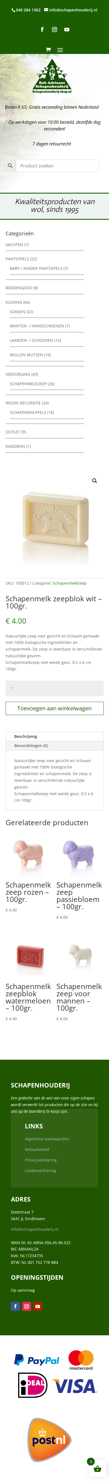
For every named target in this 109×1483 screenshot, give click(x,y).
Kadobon (15, 446)
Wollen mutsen (26, 354)
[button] (95, 481)
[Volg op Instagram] (54, 29)
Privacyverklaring (41, 1160)
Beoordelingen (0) (31, 745)
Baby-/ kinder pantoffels (36, 268)
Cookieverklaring (40, 1170)
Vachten (14, 244)
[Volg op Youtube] (67, 29)
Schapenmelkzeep (28, 383)
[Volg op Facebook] (42, 29)
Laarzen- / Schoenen (31, 340)
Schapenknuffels (28, 412)
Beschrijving (25, 736)
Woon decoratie (23, 403)
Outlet (13, 431)
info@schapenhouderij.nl (34, 1229)
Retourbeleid (37, 1149)
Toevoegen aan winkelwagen (54, 708)
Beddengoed (19, 287)
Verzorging (18, 374)
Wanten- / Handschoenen (37, 325)
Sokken (17, 311)
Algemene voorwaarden (47, 1138)
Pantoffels (17, 258)
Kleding (14, 302)
